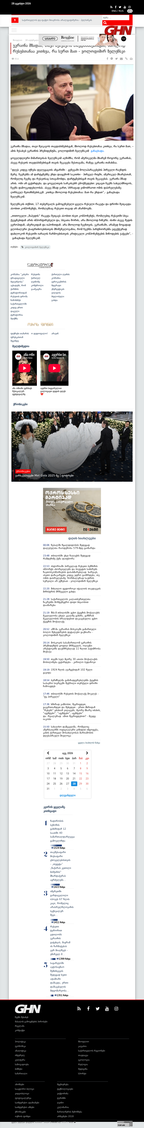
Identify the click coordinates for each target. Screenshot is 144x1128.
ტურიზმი (61, 1098)
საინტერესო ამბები (24, 1107)
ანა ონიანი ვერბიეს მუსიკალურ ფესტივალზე (22, 391)
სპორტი (82, 1073)
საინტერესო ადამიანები (27, 1102)
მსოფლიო (83, 1041)
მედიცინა (82, 1069)
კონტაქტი (20, 1030)
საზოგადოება (22, 1064)
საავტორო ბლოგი (24, 1089)
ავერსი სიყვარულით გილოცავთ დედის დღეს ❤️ (53, 391)
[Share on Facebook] (107, 59)
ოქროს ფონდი (22, 1116)
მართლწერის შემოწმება (69, 1111)
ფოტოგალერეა (23, 1098)
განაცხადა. (97, 150)
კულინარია (63, 1107)
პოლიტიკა (20, 1041)
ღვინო (60, 1102)
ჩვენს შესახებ (21, 1017)
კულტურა (20, 1060)
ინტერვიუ (20, 1055)
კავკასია (82, 1046)
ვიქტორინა (62, 1093)
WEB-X (64, 1122)
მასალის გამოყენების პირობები (31, 1021)
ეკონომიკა (20, 1046)
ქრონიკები (20, 404)
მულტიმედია (20, 346)
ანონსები (19, 1084)
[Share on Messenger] (112, 59)
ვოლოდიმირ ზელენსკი (36, 247)
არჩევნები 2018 (65, 1116)
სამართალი (21, 1073)
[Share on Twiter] (116, 59)
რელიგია (83, 1064)
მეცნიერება (62, 1084)
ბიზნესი (18, 1069)
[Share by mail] (121, 59)
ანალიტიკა (20, 1050)
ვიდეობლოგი (22, 1093)
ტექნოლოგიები (65, 1089)
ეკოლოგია (84, 1060)
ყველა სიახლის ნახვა (89, 742)
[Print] (131, 59)
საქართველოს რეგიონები (91, 1050)
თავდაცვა (83, 1055)
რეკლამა (19, 1026)
